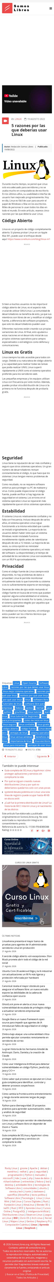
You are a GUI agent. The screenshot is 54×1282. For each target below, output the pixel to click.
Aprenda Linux (33, 1208)
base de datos (42, 1178)
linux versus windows (21, 736)
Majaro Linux (17, 1221)
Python (29, 1174)
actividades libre (24, 1184)
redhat (23, 1171)
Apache (33, 1168)
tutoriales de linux (12, 703)
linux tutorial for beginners (24, 716)
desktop (9, 1184)
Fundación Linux (12, 1204)
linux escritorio (42, 741)
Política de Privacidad (37, 1274)
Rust (45, 1201)
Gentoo (30, 1221)
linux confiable (26, 724)
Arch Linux (37, 1218)
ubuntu (43, 1188)
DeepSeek (30, 1227)
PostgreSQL (19, 1211)
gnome (23, 1168)
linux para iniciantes (14, 745)
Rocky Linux (11, 1168)
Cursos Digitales (32, 1201)
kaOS (6, 1208)
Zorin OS (24, 1218)
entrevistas (28, 1181)
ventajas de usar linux (39, 745)
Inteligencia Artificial (38, 1211)
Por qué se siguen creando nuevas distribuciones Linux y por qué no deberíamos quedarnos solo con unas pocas (27, 784)
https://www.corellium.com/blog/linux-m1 (28, 239)
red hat (40, 707)
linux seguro (9, 724)
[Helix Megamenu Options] (51, 8)
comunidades (30, 1188)
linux (18, 119)
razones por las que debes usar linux (30, 687)
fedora (19, 707)
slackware (38, 1191)
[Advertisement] (27, 43)
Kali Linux (16, 1201)
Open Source (29, 683)
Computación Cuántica (17, 1224)
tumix (28, 1191)
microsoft (8, 1178)
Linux (16, 683)
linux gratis (43, 724)
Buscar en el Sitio (16, 1274)
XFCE (21, 1208)
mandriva (12, 1171)
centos (29, 707)
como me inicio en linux (36, 720)
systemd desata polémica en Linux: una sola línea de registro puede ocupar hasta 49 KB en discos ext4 (27, 795)
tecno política (38, 1194)
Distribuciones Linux (13, 1214)
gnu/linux (20, 712)
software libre (41, 699)
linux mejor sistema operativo (18, 691)
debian (43, 1168)
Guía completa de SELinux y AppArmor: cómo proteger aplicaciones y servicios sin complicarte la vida (28, 774)
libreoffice (24, 1194)
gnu (31, 1171)
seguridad (41, 1171)
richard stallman (11, 1181)
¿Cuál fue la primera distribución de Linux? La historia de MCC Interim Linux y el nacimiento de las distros (28, 806)
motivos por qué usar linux (34, 695)
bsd (47, 1181)
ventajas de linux (18, 732)
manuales (40, 1174)
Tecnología (27, 1198)
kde (17, 1178)
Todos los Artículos (26, 1277)
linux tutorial (34, 712)
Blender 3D (42, 1204)
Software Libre (12, 1198)
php (31, 1178)
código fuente (28, 728)
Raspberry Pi (43, 1221)
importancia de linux (20, 741)
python (7, 712)
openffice (12, 1194)
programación (15, 1174)
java (49, 707)
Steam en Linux (34, 1214)
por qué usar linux (12, 699)
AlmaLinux (28, 1204)
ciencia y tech (16, 1191)
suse (23, 1178)
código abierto (10, 728)
